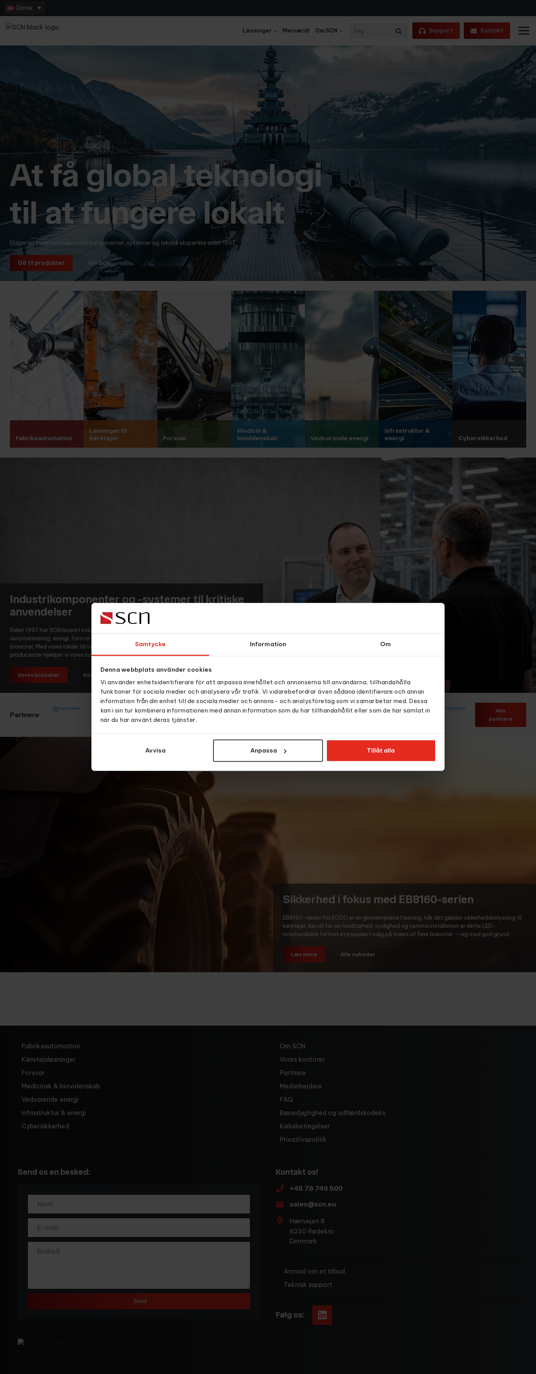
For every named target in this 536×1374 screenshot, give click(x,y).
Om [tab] (385, 644)
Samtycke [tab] (150, 644)
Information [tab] (268, 644)
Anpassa (263, 750)
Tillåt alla (381, 750)
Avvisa (155, 750)
